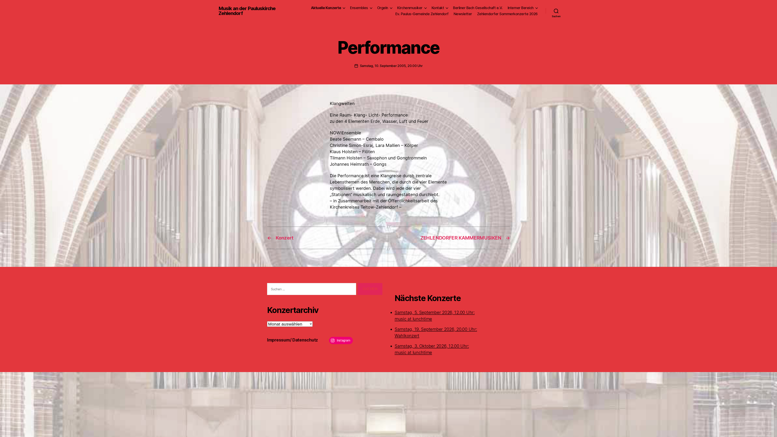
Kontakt (438, 8)
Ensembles (359, 8)
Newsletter (463, 14)
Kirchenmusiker (409, 8)
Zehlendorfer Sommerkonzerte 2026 (507, 14)
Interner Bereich (521, 8)
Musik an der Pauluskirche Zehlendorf (247, 11)
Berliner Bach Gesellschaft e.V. (478, 8)
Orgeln (382, 8)
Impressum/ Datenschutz (292, 340)
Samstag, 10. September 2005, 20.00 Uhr (391, 66)
